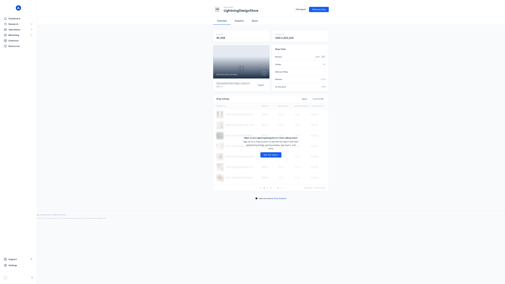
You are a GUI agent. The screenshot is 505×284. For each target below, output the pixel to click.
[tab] (222, 21)
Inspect (261, 85)
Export (304, 99)
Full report (301, 9)
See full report (271, 154)
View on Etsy (319, 9)
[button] (18, 24)
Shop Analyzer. (280, 198)
